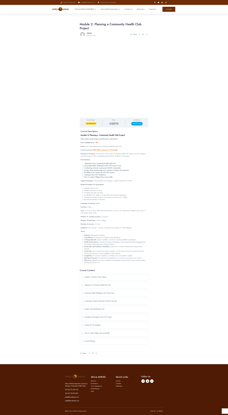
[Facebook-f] (143, 381)
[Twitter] (147, 381)
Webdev (161, 411)
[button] (154, 2)
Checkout (152, 9)
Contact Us (128, 9)
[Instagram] (152, 381)
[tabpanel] (114, 197)
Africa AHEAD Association (109, 9)
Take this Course (137, 123)
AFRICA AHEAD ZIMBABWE (84, 9)
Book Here (141, 9)
